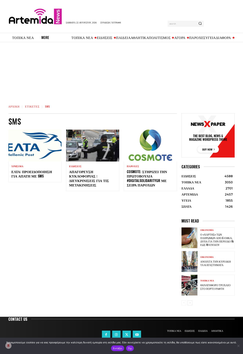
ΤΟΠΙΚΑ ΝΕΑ (207, 281)
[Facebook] (106, 335)
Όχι (130, 348)
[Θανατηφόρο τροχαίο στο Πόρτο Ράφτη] (189, 285)
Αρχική (14, 106)
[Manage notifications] (8, 346)
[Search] (200, 24)
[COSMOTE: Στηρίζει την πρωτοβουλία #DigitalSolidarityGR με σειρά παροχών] (150, 146)
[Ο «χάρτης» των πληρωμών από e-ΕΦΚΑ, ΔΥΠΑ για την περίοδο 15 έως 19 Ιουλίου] (189, 237)
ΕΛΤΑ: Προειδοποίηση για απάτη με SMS (31, 173)
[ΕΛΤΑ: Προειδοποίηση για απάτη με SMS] (35, 146)
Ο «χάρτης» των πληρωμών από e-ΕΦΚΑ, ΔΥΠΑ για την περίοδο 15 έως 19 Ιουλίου (217, 239)
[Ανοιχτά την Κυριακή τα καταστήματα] (189, 261)
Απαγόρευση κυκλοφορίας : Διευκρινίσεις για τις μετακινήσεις (89, 178)
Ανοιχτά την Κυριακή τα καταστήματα (215, 263)
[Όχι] (238, 346)
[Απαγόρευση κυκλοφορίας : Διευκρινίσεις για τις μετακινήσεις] (92, 146)
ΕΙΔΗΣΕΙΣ (75, 166)
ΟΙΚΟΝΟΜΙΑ (207, 230)
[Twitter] (126, 335)
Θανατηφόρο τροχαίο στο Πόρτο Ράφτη (215, 286)
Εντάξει (117, 348)
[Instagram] (116, 335)
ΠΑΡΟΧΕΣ (133, 166)
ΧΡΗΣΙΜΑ (17, 166)
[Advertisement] (121, 70)
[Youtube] (137, 335)
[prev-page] (183, 302)
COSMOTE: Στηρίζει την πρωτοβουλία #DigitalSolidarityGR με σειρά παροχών (147, 178)
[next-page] (190, 302)
